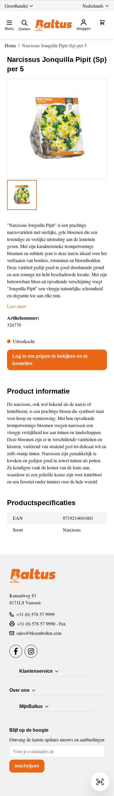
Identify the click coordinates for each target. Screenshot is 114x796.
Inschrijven (27, 765)
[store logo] (53, 25)
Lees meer (16, 306)
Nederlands (92, 6)
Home (10, 45)
